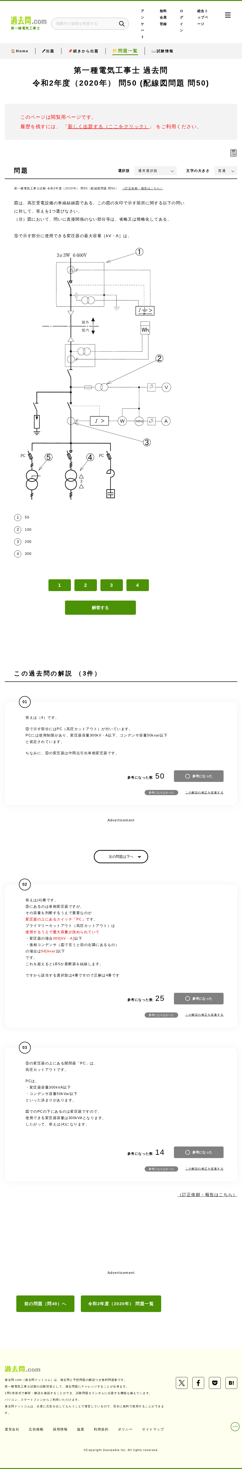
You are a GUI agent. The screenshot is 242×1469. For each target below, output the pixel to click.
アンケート (143, 24)
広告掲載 (36, 1429)
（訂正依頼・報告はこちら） (143, 188)
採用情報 (60, 1429)
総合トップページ (202, 17)
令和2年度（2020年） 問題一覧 (121, 1303)
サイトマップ (153, 1429)
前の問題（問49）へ (45, 1303)
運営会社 (12, 1429)
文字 (198, 171)
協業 (80, 1429)
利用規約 (101, 1429)
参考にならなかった (161, 792)
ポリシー (125, 1429)
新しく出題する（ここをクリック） (108, 126)
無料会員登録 (163, 17)
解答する (100, 607)
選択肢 (124, 171)
